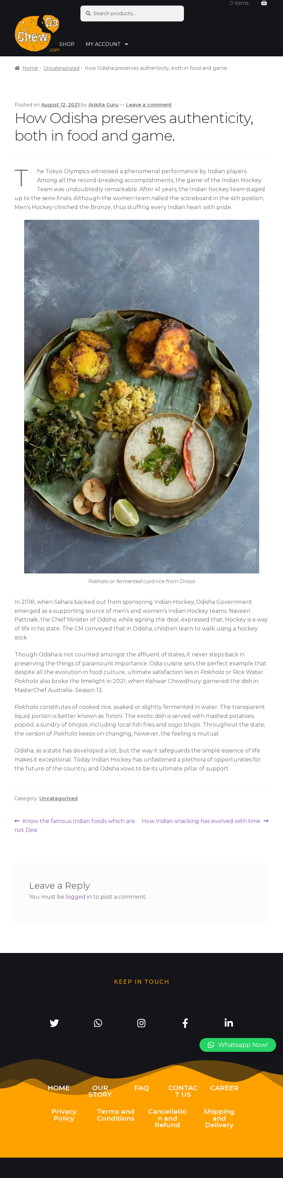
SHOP (67, 44)
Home (30, 68)
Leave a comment (149, 105)
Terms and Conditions (116, 1114)
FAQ (141, 1088)
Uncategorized (61, 68)
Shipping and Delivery (219, 1118)
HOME (59, 1088)
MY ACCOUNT (103, 44)
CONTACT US (183, 1091)
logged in (79, 897)
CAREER (224, 1088)
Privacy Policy (64, 1114)
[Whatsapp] (98, 1023)
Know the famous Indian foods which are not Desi (74, 825)
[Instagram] (141, 1023)
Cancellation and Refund (167, 1118)
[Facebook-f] (185, 1023)
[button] (237, 1045)
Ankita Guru (103, 105)
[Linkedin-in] (229, 1023)
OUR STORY (100, 1091)
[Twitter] (54, 1023)
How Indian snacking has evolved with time (201, 820)
